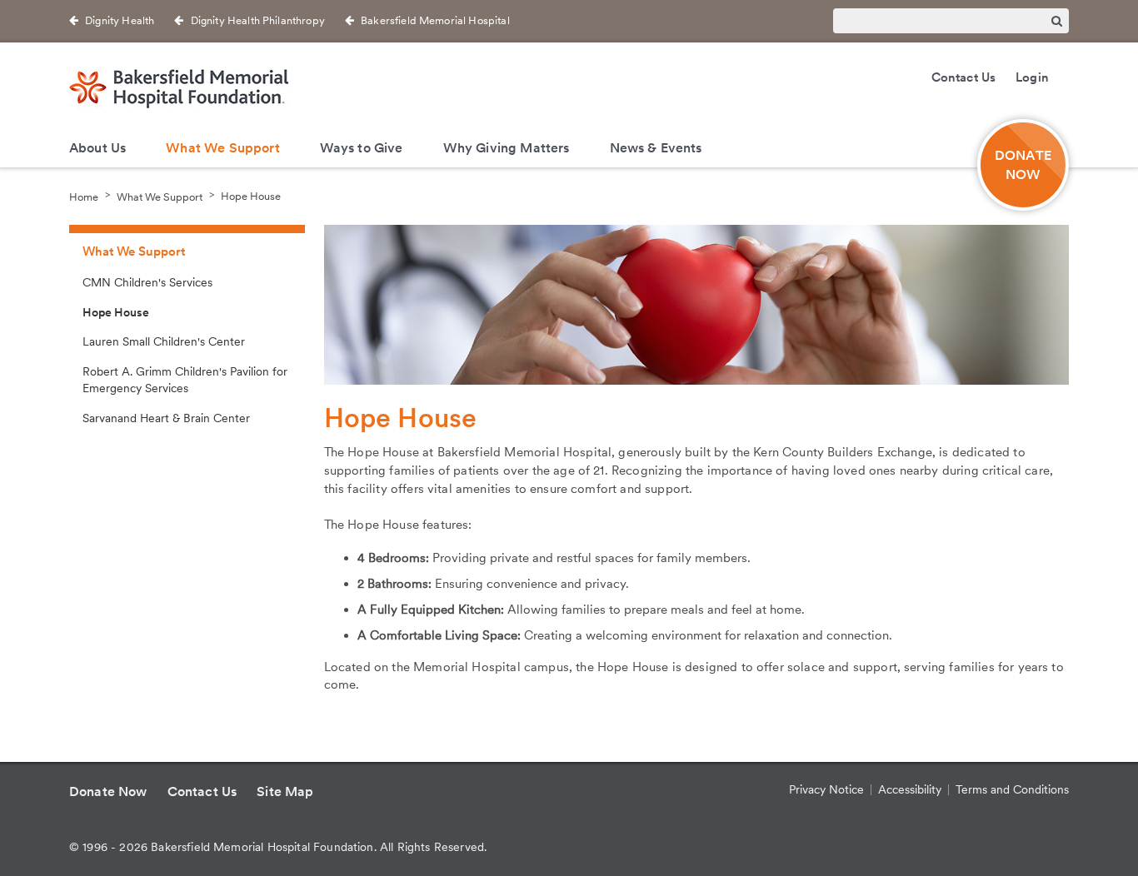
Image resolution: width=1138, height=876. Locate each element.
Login (1032, 77)
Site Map (285, 791)
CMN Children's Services (147, 282)
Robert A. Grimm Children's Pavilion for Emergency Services (184, 380)
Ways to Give (361, 148)
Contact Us (963, 77)
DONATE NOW (1023, 164)
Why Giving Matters (506, 148)
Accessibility (909, 789)
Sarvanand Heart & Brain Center (166, 418)
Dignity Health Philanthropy (258, 20)
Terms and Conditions (1012, 789)
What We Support (222, 148)
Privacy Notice (826, 789)
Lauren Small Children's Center (163, 341)
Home (83, 196)
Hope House (251, 196)
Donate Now (108, 791)
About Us (97, 148)
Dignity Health (119, 20)
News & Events (656, 148)
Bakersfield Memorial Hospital (435, 20)
